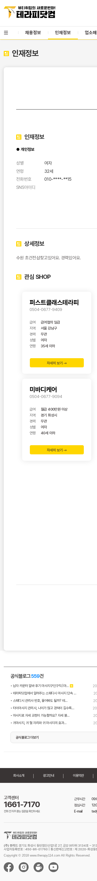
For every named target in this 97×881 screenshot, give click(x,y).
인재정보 (63, 32)
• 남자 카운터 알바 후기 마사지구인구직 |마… (39, 686)
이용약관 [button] (78, 775)
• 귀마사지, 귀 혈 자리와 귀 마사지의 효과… (38, 723)
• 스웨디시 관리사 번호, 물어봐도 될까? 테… (38, 701)
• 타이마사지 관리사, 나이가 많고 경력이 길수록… (42, 708)
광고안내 (48, 775)
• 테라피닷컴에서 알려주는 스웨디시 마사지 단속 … (43, 693)
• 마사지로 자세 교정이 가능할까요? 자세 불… (39, 715)
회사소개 (18, 775)
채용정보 (33, 32)
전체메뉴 (6, 32)
